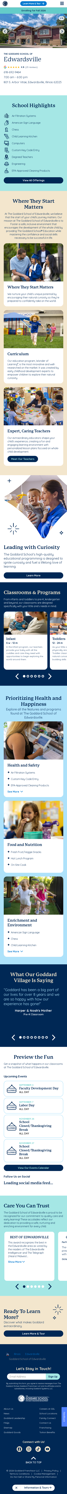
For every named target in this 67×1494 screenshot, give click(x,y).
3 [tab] (31, 676)
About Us (8, 1408)
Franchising (45, 1427)
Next (62, 31)
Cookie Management (44, 1473)
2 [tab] (28, 676)
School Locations (48, 1413)
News (6, 1413)
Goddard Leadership (14, 1418)
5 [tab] (39, 676)
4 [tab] (35, 676)
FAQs (6, 1422)
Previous (4, 31)
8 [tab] (46, 1037)
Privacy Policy (51, 1470)
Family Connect (47, 1418)
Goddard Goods (12, 1432)
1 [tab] (24, 676)
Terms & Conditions (20, 1473)
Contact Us (45, 1422)
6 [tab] (43, 676)
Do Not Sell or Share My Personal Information (33, 1476)
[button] (33, 1089)
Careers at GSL (47, 1408)
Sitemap (8, 1427)
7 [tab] (43, 1037)
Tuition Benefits (47, 1432)
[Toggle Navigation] (62, 3)
